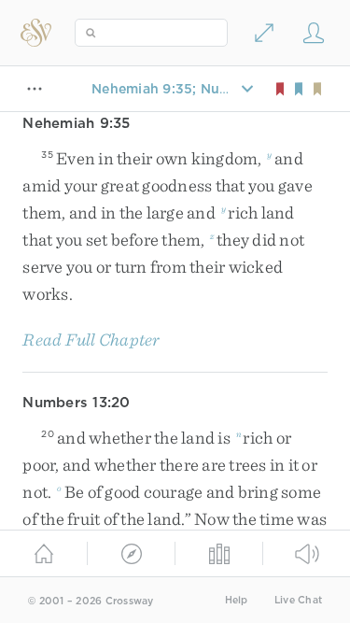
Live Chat (298, 600)
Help (236, 600)
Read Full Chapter (91, 339)
